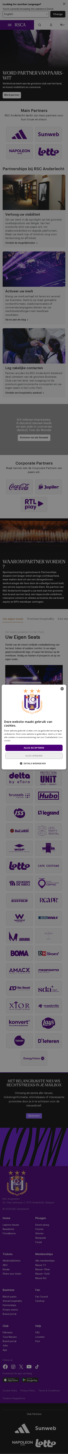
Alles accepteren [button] (34, 747)
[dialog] (34, 726)
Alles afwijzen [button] (34, 755)
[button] (34, 763)
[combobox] (62, 688)
